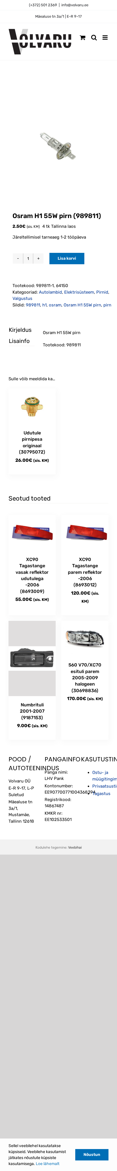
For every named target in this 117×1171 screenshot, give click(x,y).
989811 (33, 305)
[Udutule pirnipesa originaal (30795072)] (32, 406)
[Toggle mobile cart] (82, 37)
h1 (44, 305)
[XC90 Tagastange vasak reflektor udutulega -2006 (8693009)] (32, 533)
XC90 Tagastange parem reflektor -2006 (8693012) (85, 572)
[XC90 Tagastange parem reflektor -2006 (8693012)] (84, 533)
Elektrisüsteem (79, 292)
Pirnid (102, 292)
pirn (107, 305)
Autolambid (50, 292)
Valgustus (22, 298)
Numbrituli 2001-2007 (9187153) (32, 711)
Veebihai (75, 847)
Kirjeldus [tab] (17, 329)
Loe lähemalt (47, 1163)
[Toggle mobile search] (94, 37)
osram (55, 305)
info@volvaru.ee (74, 5)
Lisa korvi (67, 258)
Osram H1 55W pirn (82, 305)
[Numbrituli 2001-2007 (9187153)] (32, 658)
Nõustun (91, 1154)
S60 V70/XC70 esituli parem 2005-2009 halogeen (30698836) (84, 677)
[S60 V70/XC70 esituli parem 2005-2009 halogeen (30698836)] (84, 638)
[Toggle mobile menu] (105, 37)
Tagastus (101, 793)
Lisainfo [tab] (17, 341)
